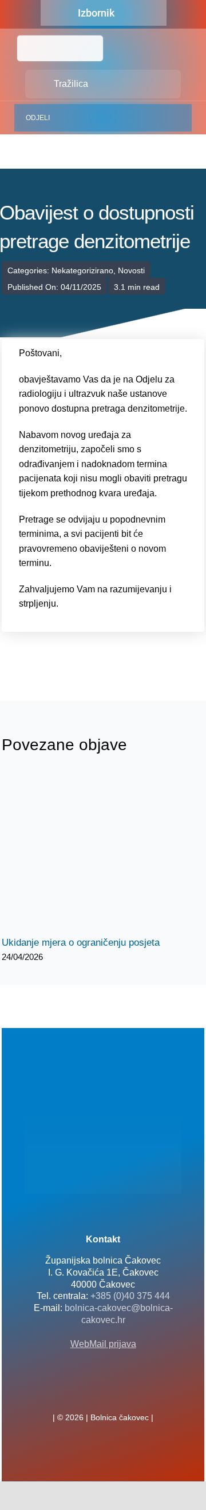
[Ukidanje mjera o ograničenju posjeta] (103, 852)
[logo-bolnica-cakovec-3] (59, 647)
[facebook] (84, 1392)
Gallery (113, 852)
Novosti (131, 270)
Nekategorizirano (82, 270)
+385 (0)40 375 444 (130, 1296)
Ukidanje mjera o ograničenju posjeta (93, 852)
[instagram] (121, 1392)
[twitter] (103, 1392)
